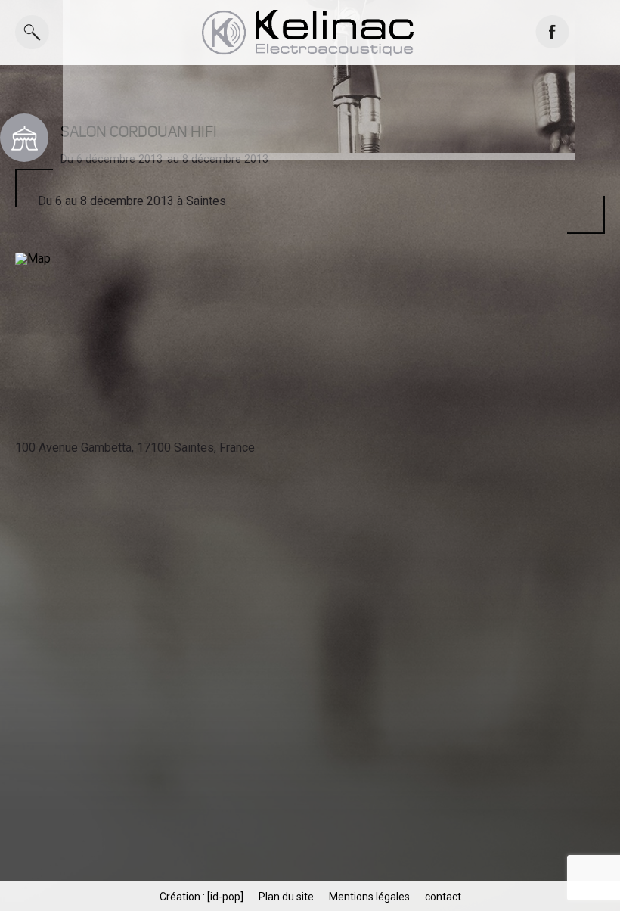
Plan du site (286, 897)
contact (443, 897)
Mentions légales (369, 897)
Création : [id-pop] (201, 897)
